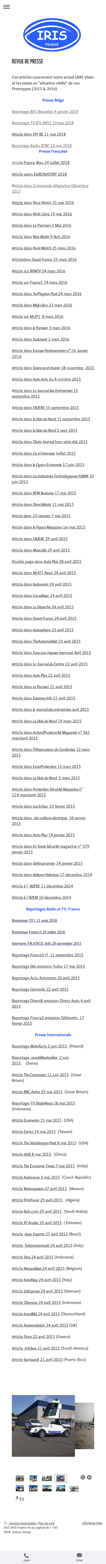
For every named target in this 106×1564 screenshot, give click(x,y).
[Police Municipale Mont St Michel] (33, 1478)
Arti (15, 162)
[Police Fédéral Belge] (53, 1434)
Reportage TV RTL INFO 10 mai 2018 (43, 122)
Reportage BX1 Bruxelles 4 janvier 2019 (45, 111)
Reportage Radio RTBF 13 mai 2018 (42, 145)
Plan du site (46, 1523)
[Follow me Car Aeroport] (60, 1488)
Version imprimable (22, 1523)
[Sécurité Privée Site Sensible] (74, 1489)
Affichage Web (92, 1523)
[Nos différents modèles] (20, 1478)
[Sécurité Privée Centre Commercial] (20, 1488)
